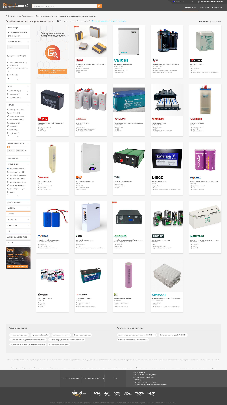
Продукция (189, 7)
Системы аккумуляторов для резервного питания (67, 340)
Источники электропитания (59, 344)
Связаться (167, 29)
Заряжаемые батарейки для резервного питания (28, 344)
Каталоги (204, 7)
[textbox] (64, 6)
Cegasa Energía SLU (18, 56)
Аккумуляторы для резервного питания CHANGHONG (137, 335)
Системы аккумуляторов (19, 335)
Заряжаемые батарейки (40, 335)
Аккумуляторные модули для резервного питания (28, 340)
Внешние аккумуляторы (82, 335)
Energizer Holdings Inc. (18, 63)
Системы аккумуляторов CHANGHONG (173, 335)
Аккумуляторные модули (61, 335)
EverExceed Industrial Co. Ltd (19, 68)
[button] (18, 41)
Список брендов (139, 372)
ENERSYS (14, 65)
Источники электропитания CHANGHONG (133, 340)
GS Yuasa (14, 75)
